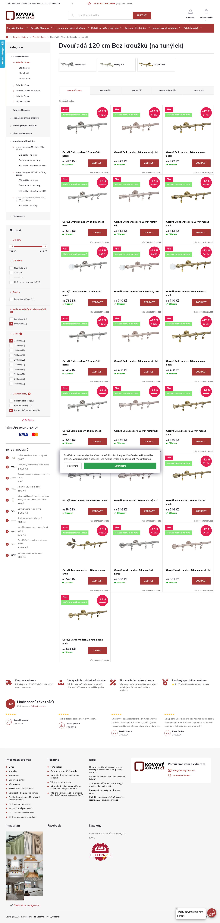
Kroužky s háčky (23, 405)
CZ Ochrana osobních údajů (22, 812)
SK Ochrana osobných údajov (22, 817)
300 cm (19, 369)
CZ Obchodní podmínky (20, 804)
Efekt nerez (24, 67)
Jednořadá (20, 319)
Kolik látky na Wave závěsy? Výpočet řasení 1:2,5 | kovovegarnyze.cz (106, 798)
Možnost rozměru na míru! (27, 282)
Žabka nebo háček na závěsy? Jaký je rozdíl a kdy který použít (106, 785)
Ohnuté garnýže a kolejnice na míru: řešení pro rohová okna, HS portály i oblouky (106, 770)
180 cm (19, 355)
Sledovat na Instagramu (26, 905)
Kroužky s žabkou (23, 401)
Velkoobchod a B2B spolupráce (23, 792)
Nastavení (72, 465)
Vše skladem (54, 3)
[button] (211, 912)
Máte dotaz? (56, 767)
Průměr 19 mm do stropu (28, 90)
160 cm (19, 350)
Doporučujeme (74, 90)
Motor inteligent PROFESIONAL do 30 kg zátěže (31, 199)
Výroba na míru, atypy (60, 782)
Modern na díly (23, 101)
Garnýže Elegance (21, 110)
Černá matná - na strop (29, 160)
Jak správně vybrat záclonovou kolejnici (64, 776)
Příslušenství (19, 216)
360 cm (19, 379)
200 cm (19, 360)
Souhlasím (120, 465)
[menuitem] (17, 28)
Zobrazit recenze (38, 706)
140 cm (19, 345)
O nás (8, 3)
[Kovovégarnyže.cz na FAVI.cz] (100, 852)
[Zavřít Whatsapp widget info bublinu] (176, 908)
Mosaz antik (24, 78)
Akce (18, 272)
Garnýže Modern (21, 56)
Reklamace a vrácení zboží (21, 788)
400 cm (19, 384)
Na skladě (20, 268)
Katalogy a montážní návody (63, 771)
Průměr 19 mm (23, 85)
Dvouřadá (20, 323)
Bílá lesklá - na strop (28, 154)
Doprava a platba (39, 3)
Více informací (143, 459)
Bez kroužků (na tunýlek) (26, 410)
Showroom (26, 3)
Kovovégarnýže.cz (24, 299)
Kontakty (16, 3)
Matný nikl (24, 73)
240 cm (19, 364)
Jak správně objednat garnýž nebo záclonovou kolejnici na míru (66, 787)
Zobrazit (97, 163)
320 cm (19, 374)
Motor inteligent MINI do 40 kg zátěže (30, 148)
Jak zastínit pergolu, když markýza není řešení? (107, 778)
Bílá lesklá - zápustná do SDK (32, 165)
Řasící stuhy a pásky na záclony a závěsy (104, 791)
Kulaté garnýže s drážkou (25, 125)
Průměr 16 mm (23, 62)
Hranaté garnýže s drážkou (26, 117)
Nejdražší (136, 90)
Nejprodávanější (167, 90)
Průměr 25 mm (23, 96)
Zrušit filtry (29, 420)
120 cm (19, 341)
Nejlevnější (105, 90)
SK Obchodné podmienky (20, 808)
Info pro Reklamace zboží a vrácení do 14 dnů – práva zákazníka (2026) (67, 794)
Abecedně (199, 90)
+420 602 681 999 (181, 775)
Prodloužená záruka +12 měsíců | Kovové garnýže (24, 798)
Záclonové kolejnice (22, 133)
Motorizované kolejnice (24, 141)
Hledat (142, 15)
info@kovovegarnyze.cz (184, 770)
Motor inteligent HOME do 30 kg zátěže (31, 173)
